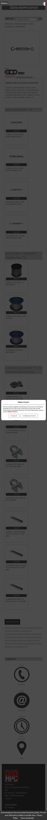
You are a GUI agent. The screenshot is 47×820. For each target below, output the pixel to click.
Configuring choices (29, 416)
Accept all (13, 416)
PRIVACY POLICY (12, 412)
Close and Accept (27, 818)
